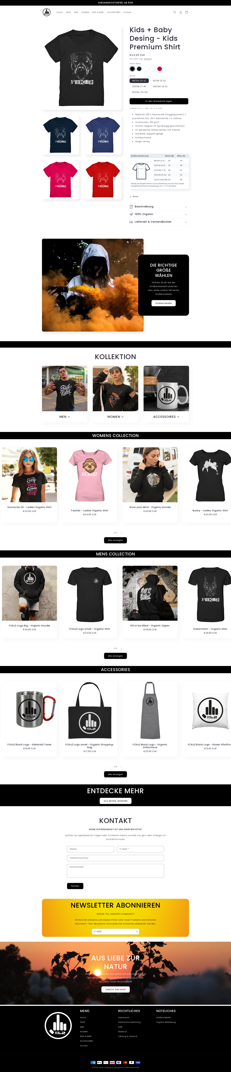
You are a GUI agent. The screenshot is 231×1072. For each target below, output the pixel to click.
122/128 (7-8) (139, 86)
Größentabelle (163, 303)
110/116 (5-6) (159, 80)
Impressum (123, 1017)
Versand (147, 59)
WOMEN (113, 417)
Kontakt (84, 1045)
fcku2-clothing (105, 1067)
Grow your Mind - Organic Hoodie (150, 507)
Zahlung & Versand (127, 1036)
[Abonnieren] (136, 931)
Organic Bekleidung (166, 1022)
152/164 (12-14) (140, 92)
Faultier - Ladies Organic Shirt (89, 510)
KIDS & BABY (86, 1036)
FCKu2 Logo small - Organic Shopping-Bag (89, 746)
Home (83, 1017)
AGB (120, 1026)
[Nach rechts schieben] (121, 533)
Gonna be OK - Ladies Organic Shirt (29, 507)
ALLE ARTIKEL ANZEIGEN (116, 800)
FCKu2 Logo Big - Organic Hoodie (29, 625)
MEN (62, 417)
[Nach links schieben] (110, 533)
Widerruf (122, 1031)
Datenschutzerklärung (129, 1022)
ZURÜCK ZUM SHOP (115, 989)
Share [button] (135, 196)
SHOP (82, 1022)
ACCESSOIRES (164, 417)
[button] (175, 12)
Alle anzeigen (115, 540)
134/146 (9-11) (160, 86)
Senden (75, 886)
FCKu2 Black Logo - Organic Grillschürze (150, 746)
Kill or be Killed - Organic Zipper (150, 625)
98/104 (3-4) (139, 80)
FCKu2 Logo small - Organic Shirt (89, 629)
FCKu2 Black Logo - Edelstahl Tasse (29, 744)
